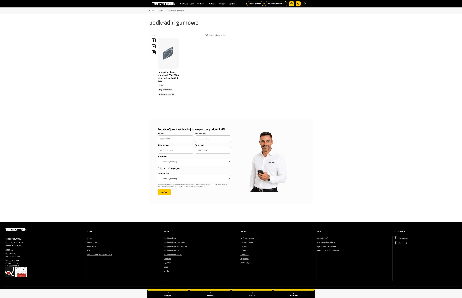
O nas (89, 238)
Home (151, 10)
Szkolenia (245, 254)
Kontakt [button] (232, 4)
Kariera (90, 250)
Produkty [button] (200, 4)
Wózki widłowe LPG (172, 250)
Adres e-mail (199, 145)
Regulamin (427, 291)
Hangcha (167, 258)
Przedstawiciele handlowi (328, 250)
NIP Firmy (161, 134)
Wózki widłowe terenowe (174, 242)
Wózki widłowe (170, 238)
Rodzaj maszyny (163, 173)
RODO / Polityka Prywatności (99, 254)
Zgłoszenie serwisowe (276, 3)
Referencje (91, 246)
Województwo (162, 156)
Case (166, 267)
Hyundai (167, 263)
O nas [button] (221, 4)
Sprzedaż (244, 246)
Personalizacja (247, 242)
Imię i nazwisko (200, 134)
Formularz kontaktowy (326, 242)
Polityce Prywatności (199, 186)
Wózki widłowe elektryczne (175, 246)
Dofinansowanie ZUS (249, 238)
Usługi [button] (211, 4)
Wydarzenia (92, 242)
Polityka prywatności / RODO (446, 291)
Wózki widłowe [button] (186, 4)
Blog (161, 10)
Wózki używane (247, 263)
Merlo (166, 271)
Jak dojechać (322, 238)
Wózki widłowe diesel (173, 254)
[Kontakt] (294, 293)
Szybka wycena (255, 3)
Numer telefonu (163, 145)
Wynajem (245, 258)
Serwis (243, 250)
